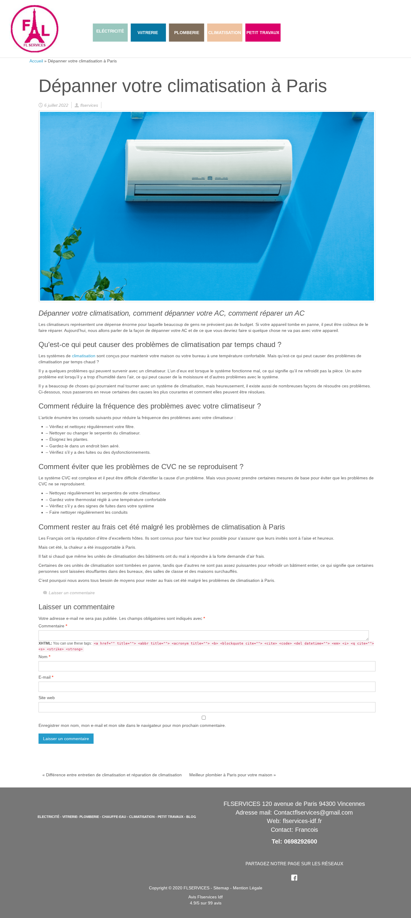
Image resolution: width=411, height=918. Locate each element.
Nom (44, 656)
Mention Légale (247, 887)
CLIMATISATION (224, 32)
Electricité (48, 817)
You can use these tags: (206, 646)
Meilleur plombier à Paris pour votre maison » (232, 774)
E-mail (46, 677)
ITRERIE (149, 32)
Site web (47, 697)
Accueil (36, 60)
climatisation (83, 355)
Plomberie (186, 32)
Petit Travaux (262, 32)
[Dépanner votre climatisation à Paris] (207, 206)
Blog (191, 817)
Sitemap (221, 887)
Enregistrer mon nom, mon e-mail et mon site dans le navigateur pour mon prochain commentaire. (132, 725)
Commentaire (53, 625)
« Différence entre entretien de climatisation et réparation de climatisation (112, 774)
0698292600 (300, 841)
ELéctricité (110, 31)
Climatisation (142, 817)
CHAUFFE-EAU (114, 817)
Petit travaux (170, 817)
